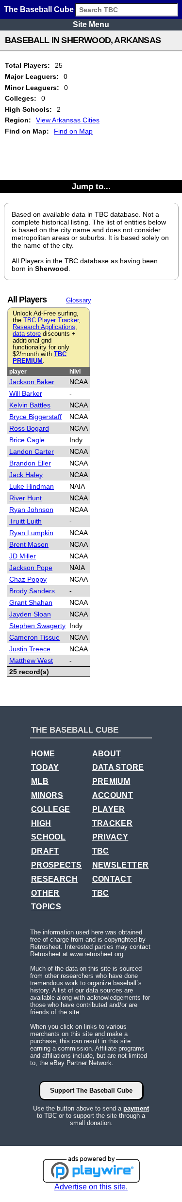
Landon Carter (31, 451)
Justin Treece (29, 649)
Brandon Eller (30, 463)
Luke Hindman (31, 486)
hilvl (75, 371)
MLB (40, 781)
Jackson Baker (31, 382)
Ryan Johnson (31, 509)
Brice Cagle (27, 440)
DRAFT (45, 851)
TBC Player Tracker (51, 320)
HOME (43, 754)
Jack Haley (26, 475)
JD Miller (22, 556)
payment (136, 1108)
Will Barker (25, 393)
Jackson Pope (30, 567)
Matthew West (31, 660)
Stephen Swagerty (37, 626)
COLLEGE (50, 809)
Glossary (78, 300)
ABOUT (106, 754)
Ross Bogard (29, 428)
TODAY (45, 767)
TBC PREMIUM (39, 357)
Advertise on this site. (91, 1187)
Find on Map (73, 131)
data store (27, 334)
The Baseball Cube (39, 9)
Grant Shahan (30, 602)
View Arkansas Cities (67, 120)
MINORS (47, 795)
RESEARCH (54, 879)
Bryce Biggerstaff (35, 417)
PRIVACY (110, 837)
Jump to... (91, 186)
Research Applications (44, 327)
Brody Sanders (32, 591)
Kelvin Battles (29, 405)
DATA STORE (118, 767)
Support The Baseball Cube (91, 1090)
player (18, 371)
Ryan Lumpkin (31, 533)
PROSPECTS (56, 865)
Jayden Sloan (30, 614)
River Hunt (25, 498)
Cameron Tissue (34, 637)
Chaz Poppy (28, 579)
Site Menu (91, 24)
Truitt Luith (25, 521)
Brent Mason (29, 544)
